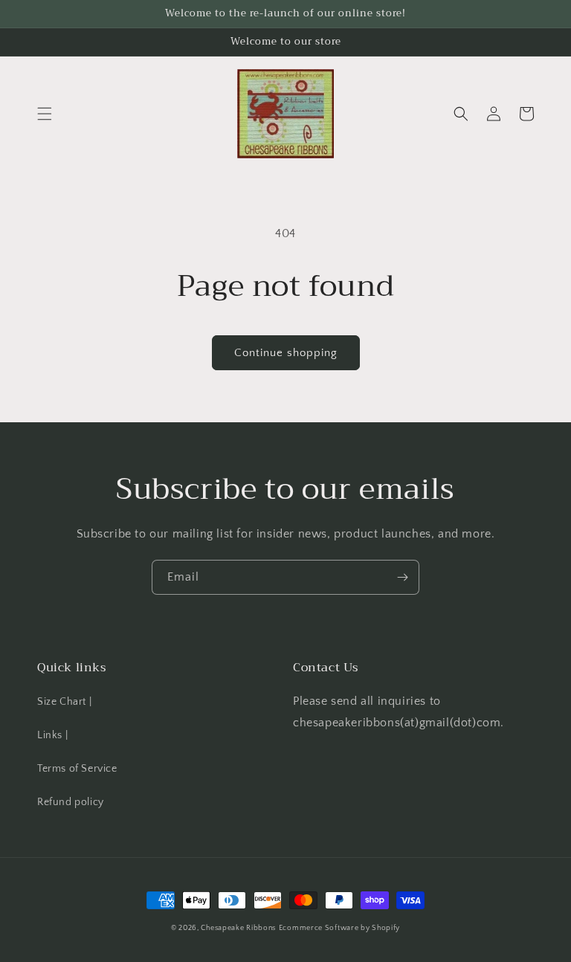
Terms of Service (77, 769)
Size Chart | (64, 702)
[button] (44, 113)
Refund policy (70, 802)
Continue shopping (286, 352)
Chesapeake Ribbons (238, 928)
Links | (52, 735)
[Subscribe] (402, 577)
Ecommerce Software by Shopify (339, 928)
